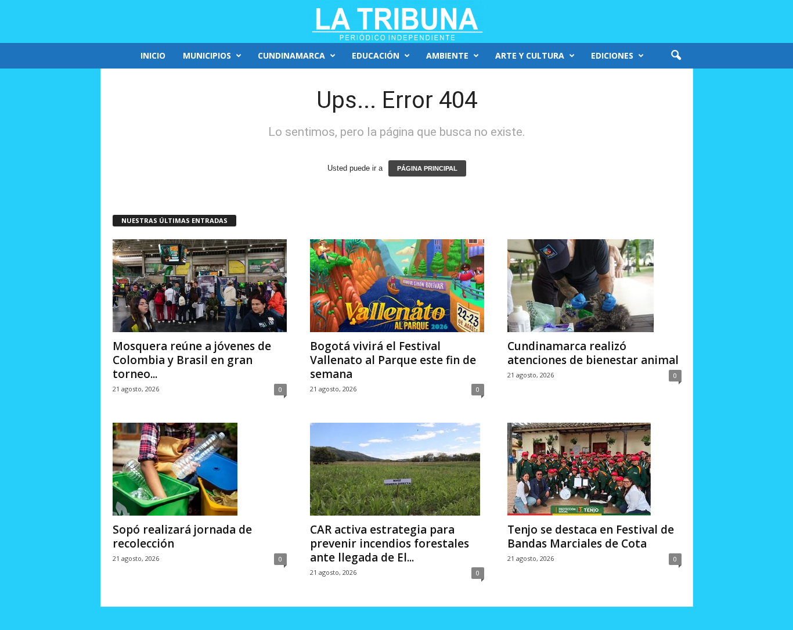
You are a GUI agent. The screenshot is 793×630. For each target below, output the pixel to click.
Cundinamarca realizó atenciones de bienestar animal (593, 353)
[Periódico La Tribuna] (396, 21)
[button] (676, 56)
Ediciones (612, 55)
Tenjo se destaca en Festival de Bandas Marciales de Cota (590, 536)
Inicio (152, 55)
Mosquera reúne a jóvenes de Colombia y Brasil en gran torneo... (192, 360)
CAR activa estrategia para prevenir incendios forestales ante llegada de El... (389, 543)
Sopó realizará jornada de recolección (182, 536)
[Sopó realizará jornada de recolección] (200, 469)
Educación (375, 55)
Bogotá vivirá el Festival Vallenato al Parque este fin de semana (393, 360)
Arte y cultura (529, 55)
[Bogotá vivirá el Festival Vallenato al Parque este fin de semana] (397, 285)
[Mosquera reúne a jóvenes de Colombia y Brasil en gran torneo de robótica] (200, 285)
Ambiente (447, 55)
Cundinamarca (291, 55)
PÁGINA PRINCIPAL (427, 168)
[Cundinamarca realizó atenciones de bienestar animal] (594, 285)
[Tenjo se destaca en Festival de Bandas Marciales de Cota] (594, 469)
